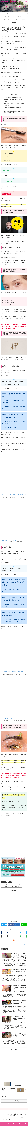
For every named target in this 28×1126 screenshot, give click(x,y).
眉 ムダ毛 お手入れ (7, 886)
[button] (25, 520)
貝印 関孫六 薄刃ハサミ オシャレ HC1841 (9, 540)
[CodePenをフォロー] (7, 936)
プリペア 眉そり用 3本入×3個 (7, 718)
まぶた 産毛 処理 (6, 884)
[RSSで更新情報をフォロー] (14, 939)
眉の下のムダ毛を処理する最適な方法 (12, 97)
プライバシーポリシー (8, 1119)
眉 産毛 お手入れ (17, 886)
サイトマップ (8, 1117)
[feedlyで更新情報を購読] (20, 936)
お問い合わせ (20, 1119)
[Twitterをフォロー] (20, 932)
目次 (12, 94)
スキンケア (5, 881)
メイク (10, 881)
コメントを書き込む (14, 1101)
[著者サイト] (7, 932)
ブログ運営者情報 (20, 1117)
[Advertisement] (14, 905)
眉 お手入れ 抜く (16, 884)
